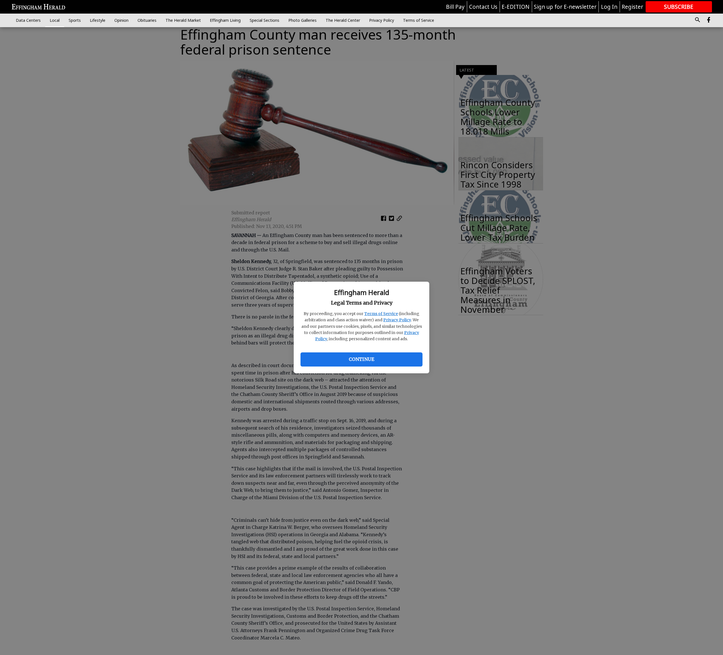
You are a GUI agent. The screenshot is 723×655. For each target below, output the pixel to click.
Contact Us (483, 6)
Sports (75, 20)
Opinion (121, 20)
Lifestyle (97, 20)
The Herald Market (183, 20)
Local (55, 20)
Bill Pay (455, 6)
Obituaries (147, 20)
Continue (361, 359)
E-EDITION (516, 6)
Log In (609, 6)
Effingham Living (225, 20)
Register (632, 6)
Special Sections (264, 20)
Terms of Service (381, 313)
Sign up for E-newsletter (565, 6)
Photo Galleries (302, 20)
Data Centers (28, 20)
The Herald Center (343, 20)
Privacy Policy (397, 319)
